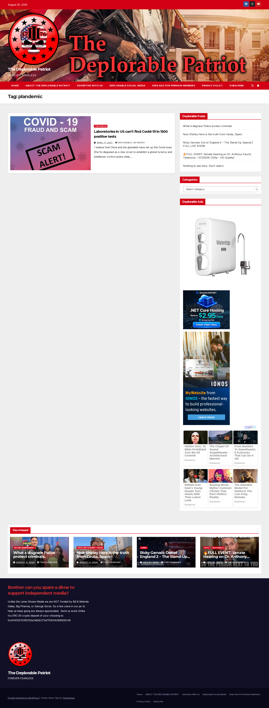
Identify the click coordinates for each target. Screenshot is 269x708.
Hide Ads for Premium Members (173, 85)
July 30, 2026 (214, 562)
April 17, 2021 (105, 142)
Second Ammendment (24, 548)
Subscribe (236, 85)
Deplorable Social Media (127, 85)
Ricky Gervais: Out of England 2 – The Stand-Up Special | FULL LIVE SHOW (163, 556)
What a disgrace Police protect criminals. (207, 126)
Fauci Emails (218, 548)
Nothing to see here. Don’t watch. (203, 165)
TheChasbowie (48, 562)
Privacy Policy (212, 85)
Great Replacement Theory (90, 548)
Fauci (206, 548)
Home (15, 85)
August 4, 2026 (89, 562)
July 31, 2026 (151, 562)
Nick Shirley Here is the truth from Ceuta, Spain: (212, 134)
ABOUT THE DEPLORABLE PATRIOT (48, 85)
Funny (144, 548)
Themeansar (68, 698)
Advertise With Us (90, 85)
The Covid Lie (100, 126)
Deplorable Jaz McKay (131, 142)
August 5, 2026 (25, 562)
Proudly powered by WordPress (23, 698)
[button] (252, 85)
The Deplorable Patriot (29, 69)
